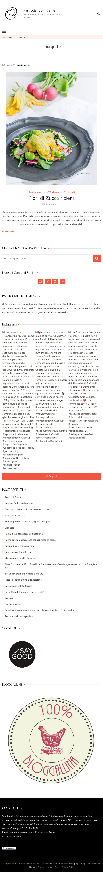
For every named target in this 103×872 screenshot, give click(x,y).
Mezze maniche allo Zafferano (21, 558)
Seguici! (53, 476)
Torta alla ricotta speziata (19, 616)
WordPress (55, 867)
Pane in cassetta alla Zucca (19, 552)
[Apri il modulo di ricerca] (98, 14)
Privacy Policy (67, 867)
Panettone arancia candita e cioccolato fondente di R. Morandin (39, 610)
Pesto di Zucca (13, 497)
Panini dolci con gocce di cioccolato (24, 533)
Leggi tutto (8, 230)
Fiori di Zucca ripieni (51, 198)
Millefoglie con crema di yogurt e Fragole (27, 521)
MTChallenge (53, 192)
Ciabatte (9, 527)
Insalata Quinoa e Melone (19, 503)
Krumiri (9, 598)
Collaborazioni (35, 192)
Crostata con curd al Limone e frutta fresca (28, 509)
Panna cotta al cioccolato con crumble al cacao (30, 540)
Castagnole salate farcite (18, 586)
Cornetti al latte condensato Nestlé (24, 592)
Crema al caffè (13, 604)
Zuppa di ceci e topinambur (20, 546)
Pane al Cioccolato (15, 515)
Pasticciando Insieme (39, 10)
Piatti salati (69, 192)
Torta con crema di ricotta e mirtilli (24, 573)
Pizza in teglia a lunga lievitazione (23, 579)
